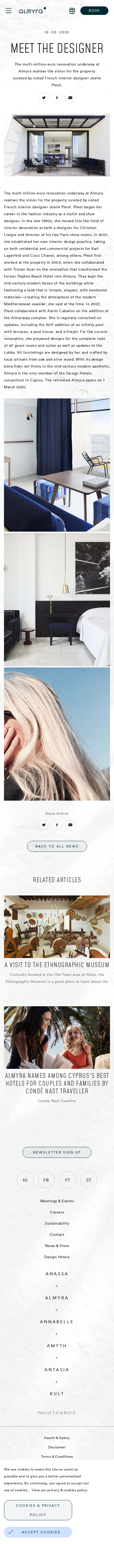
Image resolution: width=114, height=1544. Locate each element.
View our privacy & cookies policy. (59, 1490)
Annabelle (57, 1321)
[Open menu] (12, 10)
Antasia (57, 1369)
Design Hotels (57, 1256)
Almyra (57, 1297)
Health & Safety (57, 1438)
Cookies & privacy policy (38, 1510)
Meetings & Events (57, 1201)
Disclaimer (57, 1447)
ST (88, 1180)
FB (46, 1180)
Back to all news (57, 846)
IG (25, 1180)
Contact (57, 1234)
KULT (57, 1393)
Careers (57, 1212)
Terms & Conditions (57, 1456)
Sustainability (57, 1223)
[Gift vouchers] (72, 11)
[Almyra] (32, 10)
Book (94, 11)
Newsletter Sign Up (57, 1152)
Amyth (57, 1345)
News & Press (57, 1245)
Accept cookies (41, 1532)
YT (67, 1180)
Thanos (64, 1412)
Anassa (57, 1273)
